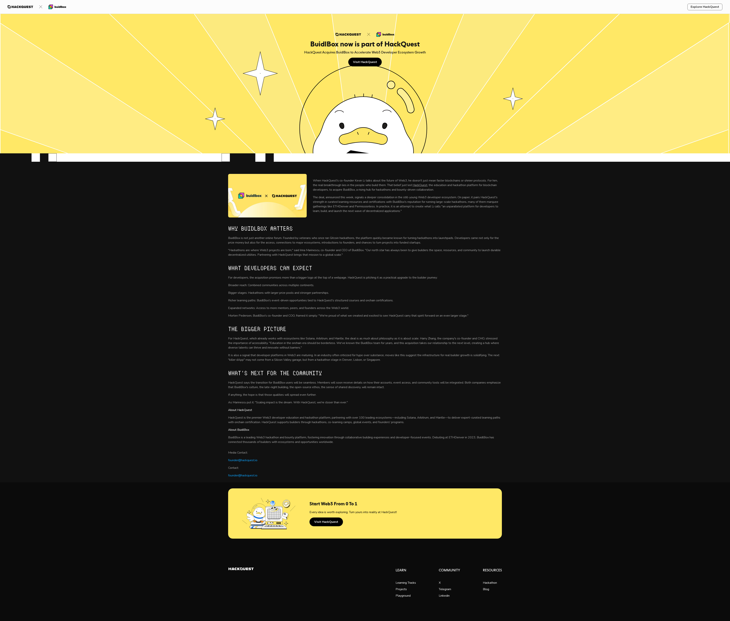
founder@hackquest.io (242, 460)
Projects (401, 589)
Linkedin (444, 596)
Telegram (445, 589)
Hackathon (490, 583)
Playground (403, 596)
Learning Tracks (406, 583)
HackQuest (420, 185)
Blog (486, 589)
